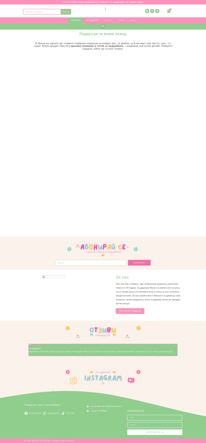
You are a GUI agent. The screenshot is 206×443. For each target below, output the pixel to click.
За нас (108, 20)
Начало (75, 20)
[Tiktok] (157, 11)
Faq (132, 20)
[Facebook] (147, 11)
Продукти (92, 20)
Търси (66, 12)
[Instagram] (152, 11)
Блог (121, 20)
